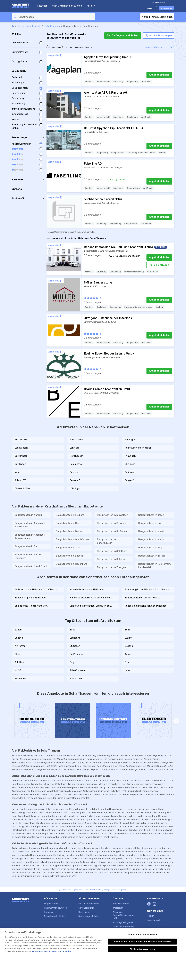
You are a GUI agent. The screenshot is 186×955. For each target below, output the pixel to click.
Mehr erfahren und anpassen (142, 934)
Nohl (17, 472)
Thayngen (130, 456)
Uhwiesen (130, 464)
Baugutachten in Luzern (69, 555)
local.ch (150, 916)
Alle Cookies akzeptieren (142, 949)
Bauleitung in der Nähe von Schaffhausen (147, 589)
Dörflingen (20, 464)
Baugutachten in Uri (149, 523)
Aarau (128, 654)
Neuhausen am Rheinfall (138, 447)
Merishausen (76, 456)
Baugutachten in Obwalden (112, 523)
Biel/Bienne (76, 654)
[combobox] (56, 16)
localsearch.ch (154, 920)
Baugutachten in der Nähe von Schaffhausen (141, 597)
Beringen (130, 472)
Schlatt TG (20, 480)
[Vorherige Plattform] (10, 721)
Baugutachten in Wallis (151, 539)
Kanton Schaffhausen (29, 26)
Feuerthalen (76, 439)
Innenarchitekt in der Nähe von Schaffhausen (87, 589)
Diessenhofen (22, 488)
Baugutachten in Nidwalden (112, 515)
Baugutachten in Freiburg (70, 515)
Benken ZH (76, 480)
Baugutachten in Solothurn (112, 551)
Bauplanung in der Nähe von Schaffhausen (30, 597)
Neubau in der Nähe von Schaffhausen (146, 605)
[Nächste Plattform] (176, 721)
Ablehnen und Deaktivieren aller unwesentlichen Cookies (142, 941)
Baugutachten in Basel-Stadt (31, 566)
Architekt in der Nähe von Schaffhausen (36, 589)
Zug (72, 662)
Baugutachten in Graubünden (72, 539)
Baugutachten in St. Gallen (112, 531)
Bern (127, 629)
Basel (73, 629)
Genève (19, 637)
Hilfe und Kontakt (121, 903)
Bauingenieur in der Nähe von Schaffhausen (31, 606)
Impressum (118, 908)
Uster (127, 670)
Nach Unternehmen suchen (67, 5)
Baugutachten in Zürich (151, 555)
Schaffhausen (52, 26)
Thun (127, 662)
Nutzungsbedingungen (123, 922)
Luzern (128, 637)
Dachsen (74, 472)
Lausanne (75, 637)
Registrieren (166, 8)
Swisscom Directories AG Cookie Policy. (51, 951)
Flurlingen (130, 439)
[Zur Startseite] (23, 6)
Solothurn (20, 662)
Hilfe (89, 5)
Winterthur (20, 646)
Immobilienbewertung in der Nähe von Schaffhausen (90, 597)
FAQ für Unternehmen (88, 903)
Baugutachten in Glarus (69, 531)
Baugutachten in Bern (27, 546)
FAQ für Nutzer (51, 903)
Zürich (18, 629)
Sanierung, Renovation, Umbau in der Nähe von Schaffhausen (90, 606)
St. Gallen (75, 646)
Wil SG (18, 670)
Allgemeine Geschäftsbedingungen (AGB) (124, 915)
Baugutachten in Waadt (151, 531)
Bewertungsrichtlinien (54, 916)
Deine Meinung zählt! (95, 890)
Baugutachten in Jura (68, 547)
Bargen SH (130, 480)
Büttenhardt (21, 456)
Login (149, 8)
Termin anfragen (159, 265)
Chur (17, 654)
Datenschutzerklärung (123, 926)
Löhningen (75, 488)
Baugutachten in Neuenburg (71, 563)
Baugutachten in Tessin (151, 515)
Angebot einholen (159, 74)
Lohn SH (74, 447)
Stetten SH (21, 439)
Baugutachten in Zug (150, 547)
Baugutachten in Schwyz (111, 559)
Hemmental (76, 464)
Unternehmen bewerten (55, 908)
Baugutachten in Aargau (28, 515)
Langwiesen (21, 447)
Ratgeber (42, 5)
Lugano (129, 646)
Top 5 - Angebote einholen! (122, 35)
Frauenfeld (76, 678)
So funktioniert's (86, 908)
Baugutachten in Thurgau (111, 567)
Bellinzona (20, 678)
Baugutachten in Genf (68, 523)
